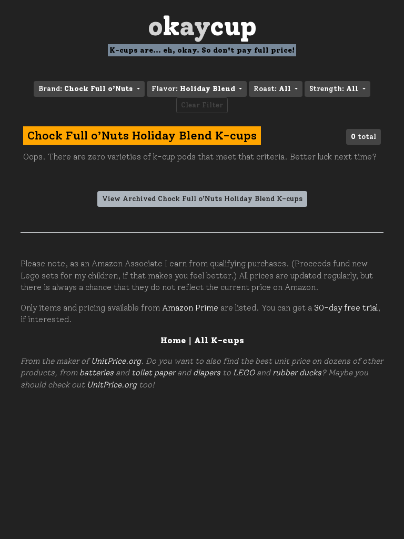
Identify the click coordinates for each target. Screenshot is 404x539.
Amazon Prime (190, 308)
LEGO (244, 372)
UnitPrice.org (116, 361)
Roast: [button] (272, 89)
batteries (96, 372)
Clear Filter (202, 105)
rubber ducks (296, 372)
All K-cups (219, 340)
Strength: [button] (333, 89)
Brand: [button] (85, 89)
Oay (202, 26)
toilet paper (153, 372)
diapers (206, 372)
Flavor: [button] (193, 89)
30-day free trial (346, 308)
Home (173, 340)
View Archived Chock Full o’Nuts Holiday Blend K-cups (202, 199)
